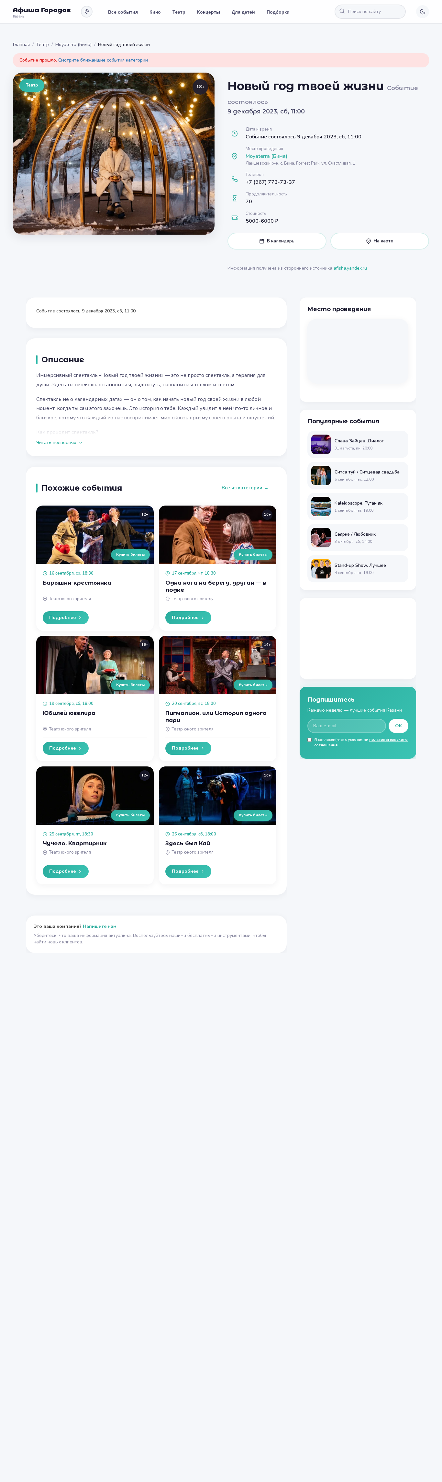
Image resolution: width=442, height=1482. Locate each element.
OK (398, 726)
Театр (178, 11)
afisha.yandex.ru (350, 268)
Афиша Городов (42, 10)
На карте (383, 241)
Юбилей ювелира (69, 713)
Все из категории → (245, 487)
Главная (21, 44)
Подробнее (62, 617)
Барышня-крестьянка (77, 582)
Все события (123, 11)
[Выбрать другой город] (87, 12)
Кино (155, 11)
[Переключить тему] (422, 11)
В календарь (280, 241)
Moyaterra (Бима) (73, 44)
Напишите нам (99, 926)
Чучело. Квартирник (75, 843)
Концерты (208, 11)
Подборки (278, 11)
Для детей (243, 11)
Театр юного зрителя (70, 599)
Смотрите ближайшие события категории (103, 60)
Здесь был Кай (187, 843)
